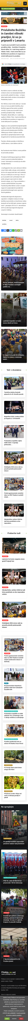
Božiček (4, 220)
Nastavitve (14, 1018)
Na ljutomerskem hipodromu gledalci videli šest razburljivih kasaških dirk (13, 687)
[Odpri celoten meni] (25, 3)
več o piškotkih (11, 1013)
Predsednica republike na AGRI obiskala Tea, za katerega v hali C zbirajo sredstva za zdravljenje (14, 715)
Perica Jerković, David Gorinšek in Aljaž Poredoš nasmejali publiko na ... (13, 285)
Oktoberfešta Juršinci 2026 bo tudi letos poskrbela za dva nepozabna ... (13, 521)
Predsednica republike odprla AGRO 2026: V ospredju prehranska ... (13, 442)
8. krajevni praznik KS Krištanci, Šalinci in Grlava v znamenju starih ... (13, 357)
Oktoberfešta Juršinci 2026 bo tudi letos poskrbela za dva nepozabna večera (13, 592)
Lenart (10, 220)
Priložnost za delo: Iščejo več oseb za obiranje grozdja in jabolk (13, 795)
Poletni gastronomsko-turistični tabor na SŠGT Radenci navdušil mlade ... (13, 495)
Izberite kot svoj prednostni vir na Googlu (14, 64)
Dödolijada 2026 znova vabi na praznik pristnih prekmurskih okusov (13, 469)
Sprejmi (7, 1018)
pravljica (4, 224)
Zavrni (21, 1018)
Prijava (24, 8)
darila (17, 220)
